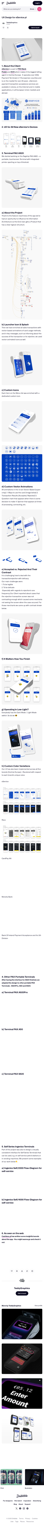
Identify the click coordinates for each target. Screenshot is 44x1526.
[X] (17, 1508)
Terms (21, 1518)
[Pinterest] (27, 1508)
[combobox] (15, 9)
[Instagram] (24, 1508)
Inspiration (27, 1501)
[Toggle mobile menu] (3, 3)
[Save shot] (7, 27)
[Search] (39, 9)
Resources (30, 1521)
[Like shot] (3, 27)
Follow (8, 24)
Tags (16, 1521)
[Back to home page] (11, 3)
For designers (8, 1501)
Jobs (11, 1521)
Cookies (35, 1518)
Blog (15, 1504)
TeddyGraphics (11, 22)
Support (27, 1504)
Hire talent (18, 1501)
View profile (38, 1305)
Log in (37, 3)
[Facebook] (20, 1508)
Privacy (27, 1518)
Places (22, 1521)
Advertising (37, 1501)
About (21, 1504)
